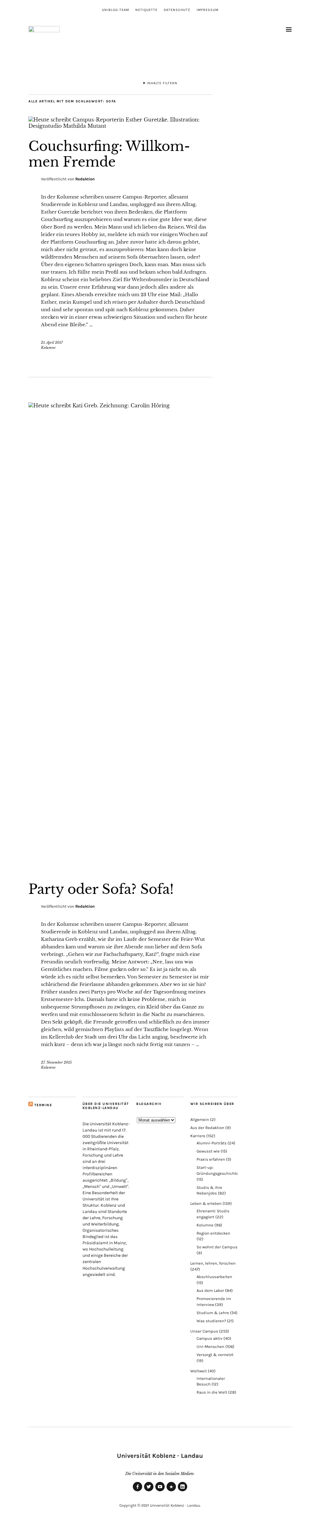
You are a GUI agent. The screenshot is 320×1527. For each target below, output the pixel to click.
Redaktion (85, 179)
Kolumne (48, 347)
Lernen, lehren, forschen (213, 1263)
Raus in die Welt (212, 1392)
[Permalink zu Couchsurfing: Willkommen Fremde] (120, 126)
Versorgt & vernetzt (215, 1354)
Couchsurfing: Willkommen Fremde (109, 154)
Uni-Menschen (210, 1346)
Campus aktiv (209, 1338)
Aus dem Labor (210, 1290)
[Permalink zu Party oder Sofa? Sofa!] (120, 405)
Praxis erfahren (211, 1159)
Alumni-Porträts (212, 1143)
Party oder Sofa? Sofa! (101, 889)
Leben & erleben (206, 1203)
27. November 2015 (56, 1062)
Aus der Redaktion (207, 1127)
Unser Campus (204, 1331)
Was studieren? (211, 1320)
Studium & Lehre (213, 1312)
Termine (43, 1105)
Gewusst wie (208, 1151)
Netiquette (146, 10)
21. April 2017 (52, 342)
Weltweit (198, 1371)
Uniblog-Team (115, 10)
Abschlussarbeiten (214, 1276)
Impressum (207, 10)
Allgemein (199, 1119)
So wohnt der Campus (217, 1247)
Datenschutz (177, 10)
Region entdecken (213, 1233)
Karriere (197, 1135)
